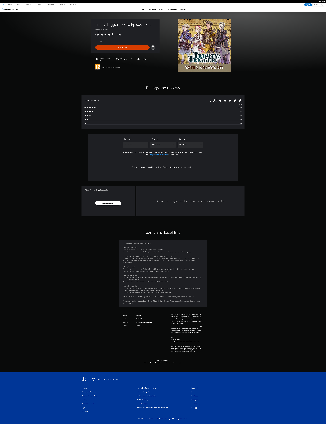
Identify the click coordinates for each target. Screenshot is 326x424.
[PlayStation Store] (10, 9)
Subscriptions (172, 10)
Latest (142, 10)
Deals (161, 10)
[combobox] (135, 145)
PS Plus (37, 4)
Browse (183, 10)
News (62, 4)
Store (9, 4)
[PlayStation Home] (3, 4)
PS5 (18, 4)
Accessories (50, 4)
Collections (152, 10)
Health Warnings (175, 339)
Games (27, 4)
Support (71, 4)
